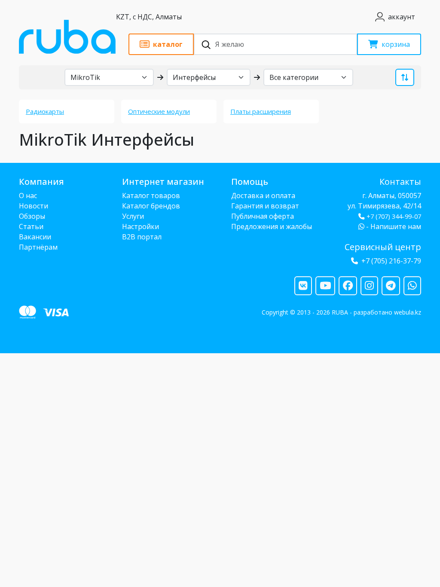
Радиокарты (45, 111)
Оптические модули (159, 111)
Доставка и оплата (263, 195)
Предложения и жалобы (271, 226)
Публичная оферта (262, 216)
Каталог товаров (151, 195)
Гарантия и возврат (265, 206)
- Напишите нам (392, 226)
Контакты (400, 181)
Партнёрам (38, 247)
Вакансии (35, 237)
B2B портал (142, 237)
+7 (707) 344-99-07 (394, 216)
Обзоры (32, 216)
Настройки (140, 226)
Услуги (133, 216)
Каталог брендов (151, 206)
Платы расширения (260, 111)
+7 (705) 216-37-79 (391, 261)
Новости (33, 206)
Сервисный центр (383, 247)
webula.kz (407, 312)
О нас (28, 195)
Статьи (31, 226)
